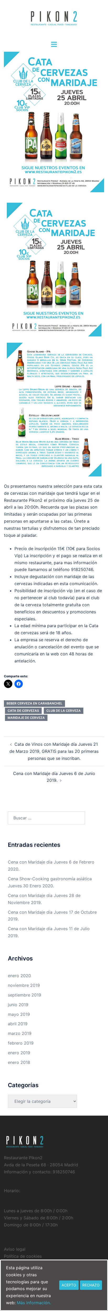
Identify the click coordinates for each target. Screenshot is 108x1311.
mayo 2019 (19, 1014)
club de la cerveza (63, 711)
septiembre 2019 (24, 995)
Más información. (34, 1302)
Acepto (69, 1285)
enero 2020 (19, 975)
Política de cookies (23, 1256)
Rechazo (91, 1285)
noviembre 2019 (24, 985)
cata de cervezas (23, 711)
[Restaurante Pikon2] (54, 19)
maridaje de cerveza (26, 718)
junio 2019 (18, 1004)
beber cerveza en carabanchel (34, 703)
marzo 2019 (19, 1033)
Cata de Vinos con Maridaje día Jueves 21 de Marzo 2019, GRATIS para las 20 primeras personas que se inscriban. (54, 751)
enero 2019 (19, 1052)
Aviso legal (14, 1249)
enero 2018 (19, 1062)
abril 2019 (18, 1023)
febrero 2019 (21, 1043)
